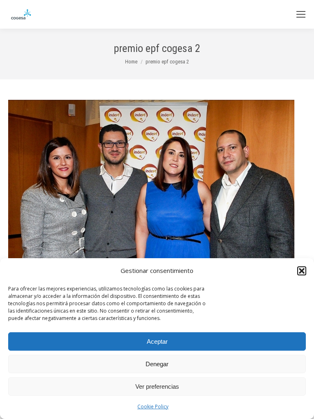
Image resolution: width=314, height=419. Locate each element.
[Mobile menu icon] (301, 14)
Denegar (157, 363)
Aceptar (157, 341)
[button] (302, 271)
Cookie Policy (152, 406)
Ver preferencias (157, 386)
